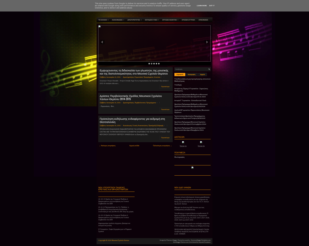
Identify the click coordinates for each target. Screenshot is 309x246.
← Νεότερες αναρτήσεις (107, 146)
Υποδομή (178, 85)
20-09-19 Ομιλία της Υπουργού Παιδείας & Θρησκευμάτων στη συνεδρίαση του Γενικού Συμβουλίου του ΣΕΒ (113, 201)
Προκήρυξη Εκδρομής (155, 125)
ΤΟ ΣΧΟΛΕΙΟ (103, 20)
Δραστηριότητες (128, 77)
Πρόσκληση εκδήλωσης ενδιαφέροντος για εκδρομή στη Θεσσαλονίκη (132, 120)
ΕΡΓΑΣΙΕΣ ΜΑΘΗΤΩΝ (170, 20)
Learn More (202, 6)
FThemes (169, 240)
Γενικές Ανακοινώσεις (140, 125)
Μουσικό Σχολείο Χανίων (120, 240)
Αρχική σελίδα (134, 146)
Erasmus (157, 77)
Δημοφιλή (179, 74)
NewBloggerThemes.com (181, 242)
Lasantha (187, 240)
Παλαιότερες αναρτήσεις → (162, 146)
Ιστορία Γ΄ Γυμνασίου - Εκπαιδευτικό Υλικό (190, 100)
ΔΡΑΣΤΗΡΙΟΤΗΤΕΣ (134, 20)
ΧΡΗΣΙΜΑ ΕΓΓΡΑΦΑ (188, 20)
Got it (212, 6)
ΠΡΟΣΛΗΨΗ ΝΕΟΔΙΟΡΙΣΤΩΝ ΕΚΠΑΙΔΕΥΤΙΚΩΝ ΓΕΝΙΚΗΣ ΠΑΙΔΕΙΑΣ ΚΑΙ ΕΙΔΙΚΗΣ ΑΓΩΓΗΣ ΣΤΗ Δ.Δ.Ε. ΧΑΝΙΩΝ (191, 232)
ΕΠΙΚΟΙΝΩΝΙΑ (203, 20)
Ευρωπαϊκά (139, 77)
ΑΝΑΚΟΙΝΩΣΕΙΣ (118, 20)
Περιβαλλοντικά (140, 103)
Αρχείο (202, 74)
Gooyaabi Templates (204, 242)
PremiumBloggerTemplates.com (201, 240)
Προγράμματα (148, 77)
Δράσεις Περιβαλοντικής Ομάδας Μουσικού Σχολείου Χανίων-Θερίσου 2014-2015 (131, 97)
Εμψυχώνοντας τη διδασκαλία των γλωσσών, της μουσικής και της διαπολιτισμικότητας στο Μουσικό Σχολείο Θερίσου (134, 72)
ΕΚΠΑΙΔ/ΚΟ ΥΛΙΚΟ (152, 20)
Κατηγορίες (192, 74)
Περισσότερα (165, 86)
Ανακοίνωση (127, 125)
